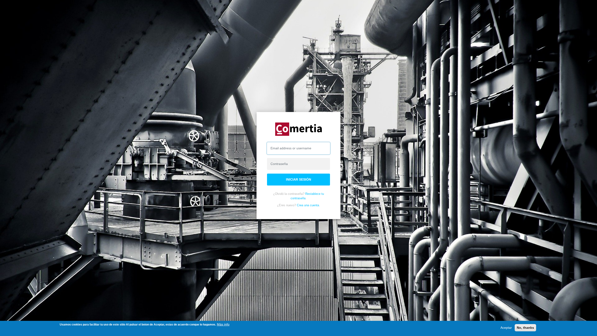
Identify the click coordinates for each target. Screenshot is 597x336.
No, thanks (525, 327)
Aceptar (506, 327)
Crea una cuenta (308, 205)
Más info (223, 324)
